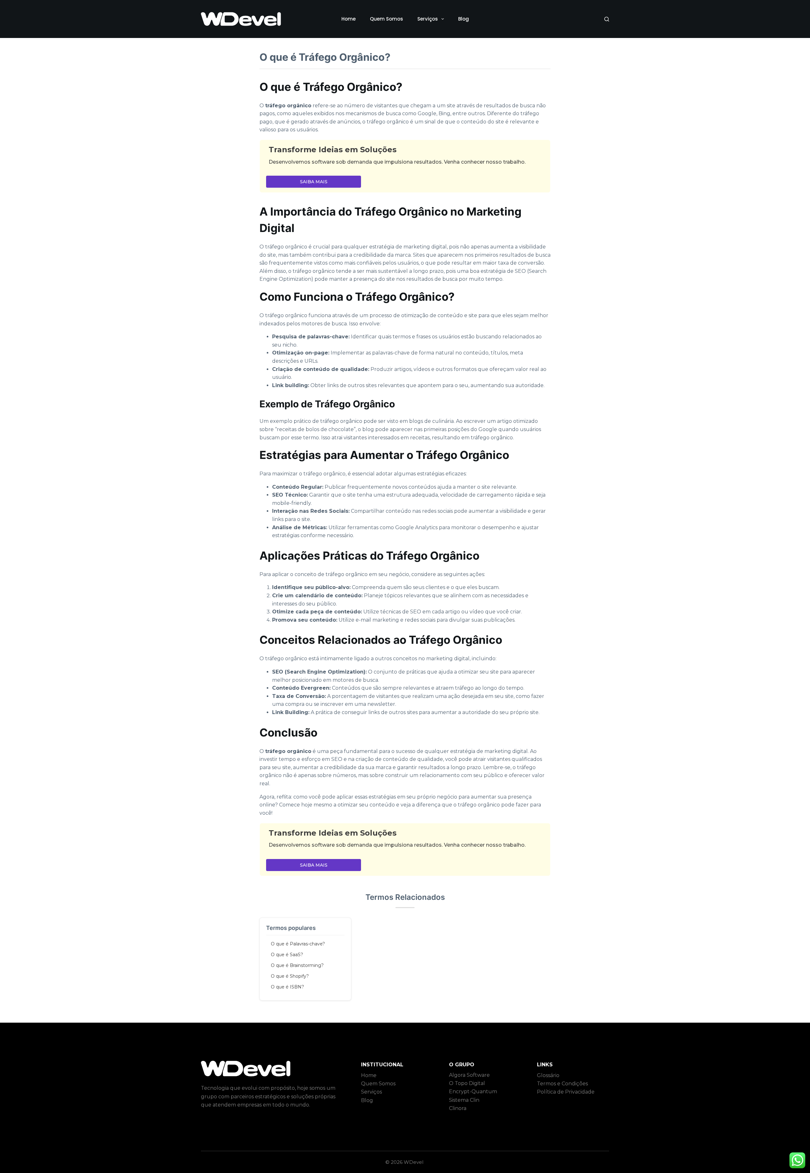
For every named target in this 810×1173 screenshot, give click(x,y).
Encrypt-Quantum (473, 1091)
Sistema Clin (464, 1100)
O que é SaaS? (287, 954)
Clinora (457, 1108)
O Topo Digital (467, 1083)
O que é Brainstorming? (297, 965)
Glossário (548, 1075)
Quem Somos (386, 19)
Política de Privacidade (566, 1092)
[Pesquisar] (606, 19)
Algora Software (469, 1075)
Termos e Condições (562, 1084)
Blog (463, 19)
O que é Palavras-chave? (298, 944)
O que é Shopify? (290, 976)
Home (348, 19)
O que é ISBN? (287, 987)
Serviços (427, 19)
